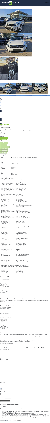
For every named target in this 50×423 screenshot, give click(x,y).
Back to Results (4, 139)
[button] (25, 409)
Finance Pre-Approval (5, 146)
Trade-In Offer (4, 152)
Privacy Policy (6, 420)
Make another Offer (4, 138)
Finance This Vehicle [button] (4, 124)
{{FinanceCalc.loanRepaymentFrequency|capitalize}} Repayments (10, 396)
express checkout (4, 150)
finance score (4, 144)
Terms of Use (10, 420)
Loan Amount (2, 394)
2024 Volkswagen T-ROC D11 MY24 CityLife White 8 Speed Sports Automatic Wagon (18, 96)
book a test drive (4, 148)
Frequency (2, 393)
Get (4, 362)
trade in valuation (4, 142)
